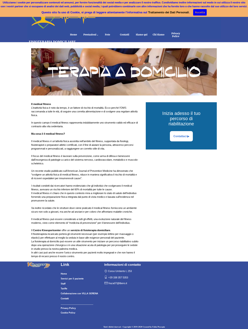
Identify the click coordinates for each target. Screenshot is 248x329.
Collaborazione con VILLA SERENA (79, 293)
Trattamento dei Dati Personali (168, 12)
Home (73, 34)
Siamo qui (141, 34)
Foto (107, 34)
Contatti (124, 34)
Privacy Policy (175, 35)
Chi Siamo (158, 34)
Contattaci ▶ (181, 136)
